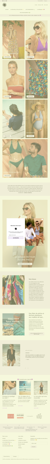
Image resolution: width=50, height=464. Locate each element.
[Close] (42, 219)
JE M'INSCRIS (16, 237)
